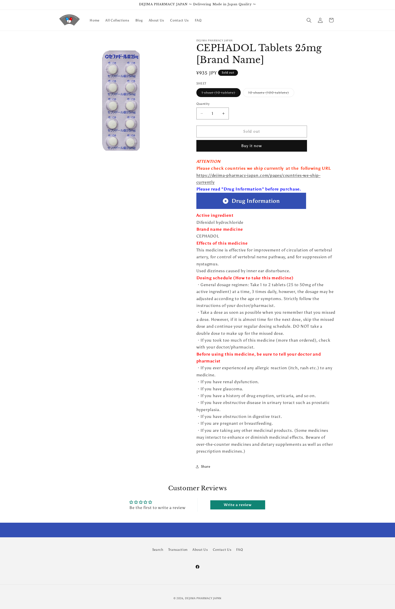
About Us (200, 549)
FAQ (239, 549)
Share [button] (205, 466)
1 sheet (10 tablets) (221, 93)
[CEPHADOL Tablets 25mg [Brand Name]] (251, 208)
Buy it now (251, 146)
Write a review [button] (237, 505)
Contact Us (222, 549)
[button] (309, 20)
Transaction (178, 549)
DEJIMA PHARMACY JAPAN (203, 598)
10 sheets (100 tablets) (271, 93)
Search (157, 549)
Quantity (203, 104)
